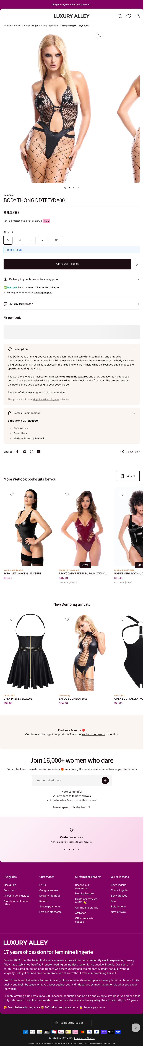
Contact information (93, 1043)
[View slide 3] (74, 849)
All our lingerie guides (16, 895)
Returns (44, 901)
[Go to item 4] (78, 188)
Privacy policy (47, 1043)
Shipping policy (77, 1043)
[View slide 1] (65, 849)
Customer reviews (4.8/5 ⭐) (86, 900)
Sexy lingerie (118, 885)
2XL (57, 240)
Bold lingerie (118, 906)
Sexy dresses (119, 895)
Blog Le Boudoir (84, 893)
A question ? (133, 451)
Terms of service (62, 1043)
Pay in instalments (50, 912)
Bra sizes (9, 890)
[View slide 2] (69, 849)
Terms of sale (109, 1043)
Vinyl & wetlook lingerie (28, 25)
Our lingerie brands (86, 907)
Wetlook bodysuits (93, 734)
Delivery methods (50, 895)
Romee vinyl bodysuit (129, 573)
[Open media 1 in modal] (99, 35)
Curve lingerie (119, 890)
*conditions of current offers (17, 903)
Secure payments (50, 906)
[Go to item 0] (65, 188)
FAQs (42, 885)
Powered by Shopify (84, 1038)
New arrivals (118, 912)
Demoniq (8, 195)
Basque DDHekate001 (73, 698)
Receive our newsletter (82, 886)
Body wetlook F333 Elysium (22, 573)
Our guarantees (48, 890)
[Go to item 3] (74, 188)
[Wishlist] (129, 16)
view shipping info (43, 292)
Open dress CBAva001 (18, 698)
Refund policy (34, 1043)
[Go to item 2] (69, 188)
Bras (113, 901)
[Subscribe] (105, 780)
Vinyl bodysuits (50, 25)
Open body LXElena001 (129, 698)
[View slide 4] (78, 849)
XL (43, 240)
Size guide (10, 885)
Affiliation (81, 913)
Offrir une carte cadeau (84, 920)
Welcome (8, 25)
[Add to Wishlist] (136, 264)
